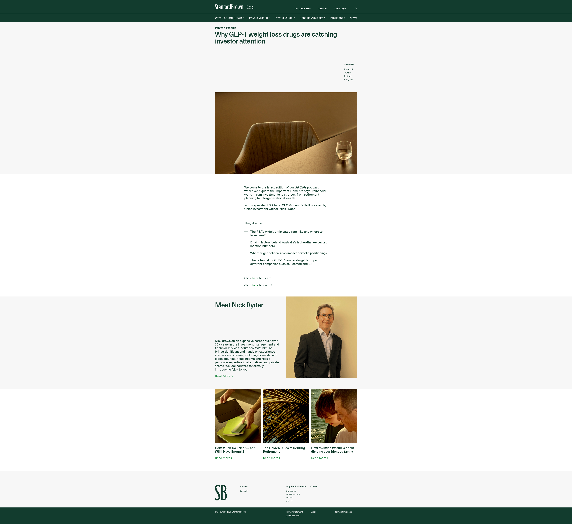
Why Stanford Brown (228, 17)
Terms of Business (343, 511)
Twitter (347, 72)
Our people (291, 490)
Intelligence (337, 17)
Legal (312, 511)
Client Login (340, 8)
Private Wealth (258, 17)
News (353, 17)
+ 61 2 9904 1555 (302, 8)
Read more (223, 458)
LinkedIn (244, 490)
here (255, 278)
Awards (289, 497)
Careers (289, 500)
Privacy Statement (294, 511)
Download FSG (293, 515)
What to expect (293, 494)
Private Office (284, 17)
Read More (223, 376)
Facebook (348, 69)
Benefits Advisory (311, 17)
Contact (322, 8)
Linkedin (348, 76)
